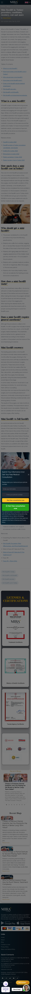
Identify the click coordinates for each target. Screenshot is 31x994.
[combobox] (4, 495)
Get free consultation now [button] (16, 507)
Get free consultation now (15, 500)
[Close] (29, 474)
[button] (26, 988)
